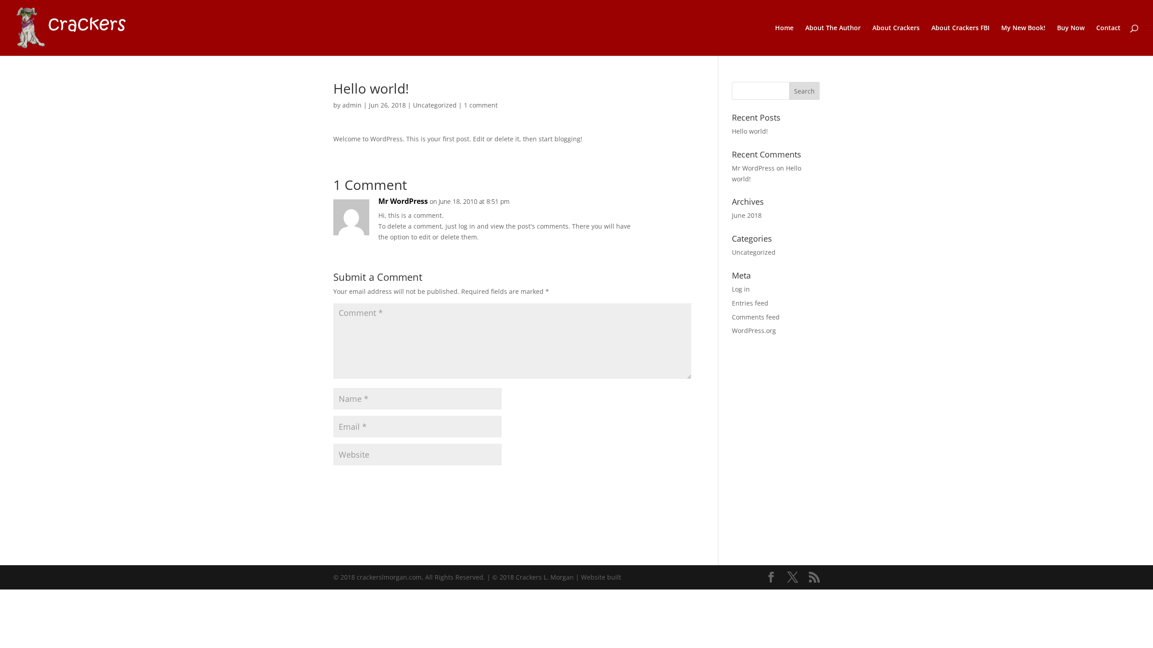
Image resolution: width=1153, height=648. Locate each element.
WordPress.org (754, 330)
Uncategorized (435, 105)
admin (352, 105)
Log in (741, 289)
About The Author (833, 28)
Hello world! (750, 131)
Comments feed (756, 317)
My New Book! (1023, 28)
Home (784, 28)
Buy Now (1071, 28)
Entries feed (750, 303)
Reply (670, 210)
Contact (1108, 28)
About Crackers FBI (960, 28)
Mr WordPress (403, 201)
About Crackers (896, 28)
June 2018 (747, 215)
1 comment (481, 105)
